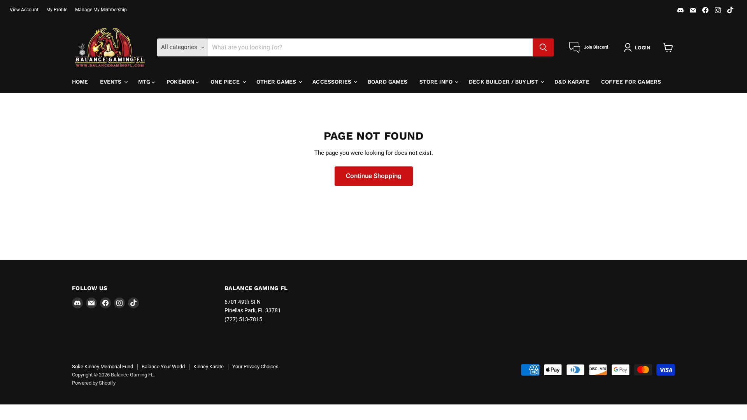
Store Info (436, 82)
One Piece (225, 82)
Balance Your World (163, 366)
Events (111, 82)
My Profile (56, 9)
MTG (145, 82)
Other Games (277, 82)
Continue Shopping (374, 176)
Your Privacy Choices (255, 366)
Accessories (332, 82)
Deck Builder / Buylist (504, 82)
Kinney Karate (208, 366)
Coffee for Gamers (631, 82)
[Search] (543, 47)
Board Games (388, 82)
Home (80, 82)
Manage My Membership (101, 9)
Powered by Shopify (94, 383)
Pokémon (181, 82)
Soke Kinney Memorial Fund (102, 366)
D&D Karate (571, 82)
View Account (24, 9)
